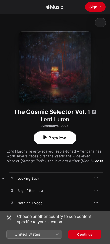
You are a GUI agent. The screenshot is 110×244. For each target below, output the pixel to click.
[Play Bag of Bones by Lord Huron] (12, 190)
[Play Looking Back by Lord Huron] (12, 178)
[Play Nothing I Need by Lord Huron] (12, 203)
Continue (85, 234)
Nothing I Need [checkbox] (30, 203)
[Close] (9, 217)
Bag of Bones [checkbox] (28, 191)
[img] (54, 7)
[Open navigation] (9, 7)
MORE (99, 161)
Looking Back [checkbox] (28, 178)
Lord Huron (55, 119)
